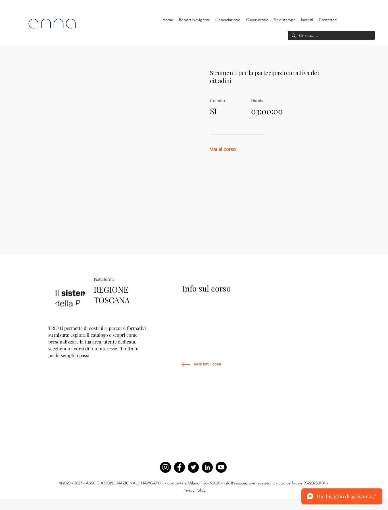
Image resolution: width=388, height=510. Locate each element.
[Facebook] (179, 467)
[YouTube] (221, 467)
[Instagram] (165, 467)
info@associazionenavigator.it (249, 483)
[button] (227, 19)
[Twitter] (193, 467)
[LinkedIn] (207, 467)
